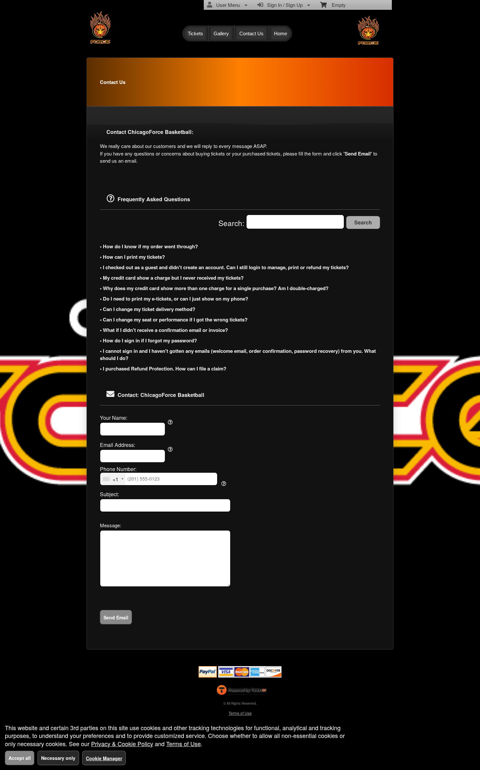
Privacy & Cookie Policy (122, 743)
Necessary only (58, 758)
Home (280, 33)
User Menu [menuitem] (226, 4)
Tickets (195, 33)
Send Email (116, 617)
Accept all (19, 758)
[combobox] (112, 479)
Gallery (221, 33)
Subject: (109, 494)
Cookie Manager (104, 758)
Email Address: (117, 445)
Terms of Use (240, 713)
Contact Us (251, 33)
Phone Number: (118, 469)
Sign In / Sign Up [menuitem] (283, 4)
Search (363, 222)
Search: (232, 223)
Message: (110, 525)
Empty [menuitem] (336, 4)
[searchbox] (295, 222)
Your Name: (113, 417)
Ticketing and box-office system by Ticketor (241, 691)
